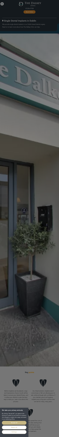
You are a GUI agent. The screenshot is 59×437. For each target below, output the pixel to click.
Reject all (14, 427)
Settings (14, 432)
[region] (14, 422)
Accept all (14, 422)
